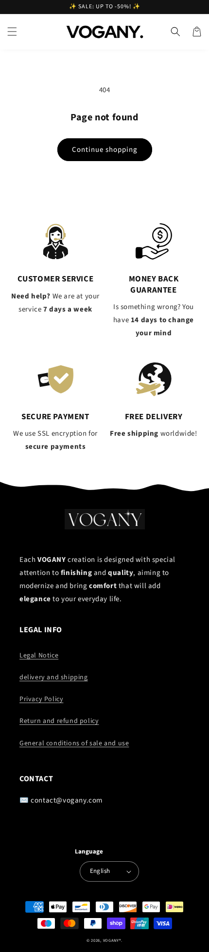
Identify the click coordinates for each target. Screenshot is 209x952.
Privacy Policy (41, 699)
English (100, 871)
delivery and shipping (53, 677)
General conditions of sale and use (74, 743)
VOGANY (111, 940)
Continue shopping (105, 150)
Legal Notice (38, 655)
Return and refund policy (59, 721)
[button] (12, 31)
